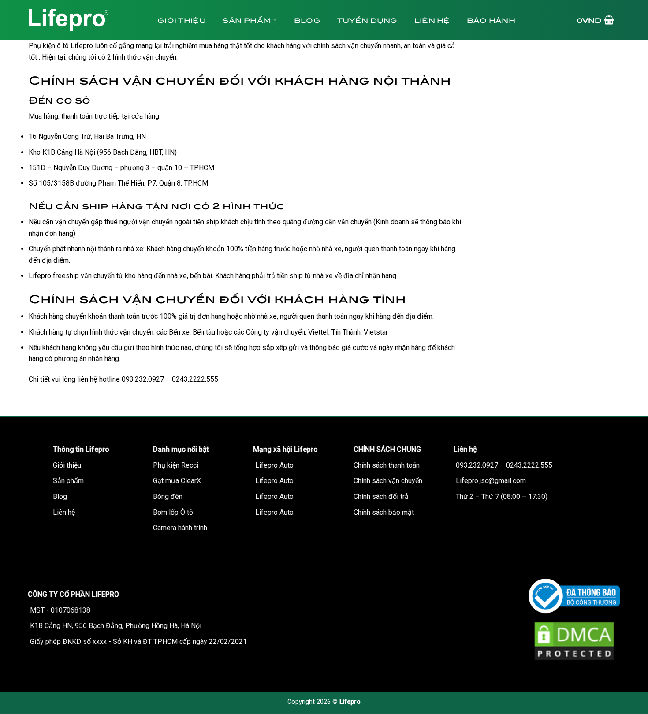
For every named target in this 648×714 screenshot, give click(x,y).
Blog (307, 19)
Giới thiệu (181, 19)
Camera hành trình (180, 528)
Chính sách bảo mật (384, 512)
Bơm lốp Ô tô (173, 512)
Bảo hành (491, 19)
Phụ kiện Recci (175, 465)
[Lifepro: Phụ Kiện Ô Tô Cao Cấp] (84, 20)
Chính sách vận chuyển (388, 480)
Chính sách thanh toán (387, 465)
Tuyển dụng (367, 19)
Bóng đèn (167, 496)
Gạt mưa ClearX (177, 480)
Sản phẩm (247, 19)
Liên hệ (432, 19)
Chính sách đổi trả (381, 496)
